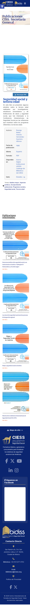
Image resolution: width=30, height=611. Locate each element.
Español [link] (19, 151)
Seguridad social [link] (10, 189)
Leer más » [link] (5, 269)
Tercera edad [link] (20, 189)
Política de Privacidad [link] (13, 579)
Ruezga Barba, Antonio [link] (19, 132)
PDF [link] (17, 156)
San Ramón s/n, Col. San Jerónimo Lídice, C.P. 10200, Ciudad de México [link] (13, 552)
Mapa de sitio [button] (15, 430)
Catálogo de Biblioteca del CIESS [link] (20, 171)
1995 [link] (18, 145)
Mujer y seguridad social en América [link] (12, 365)
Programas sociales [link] (19, 187)
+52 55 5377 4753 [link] (17, 562)
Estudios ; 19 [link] (20, 177)
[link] (2, 6)
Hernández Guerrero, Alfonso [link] (20, 139)
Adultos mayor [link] (14, 182)
